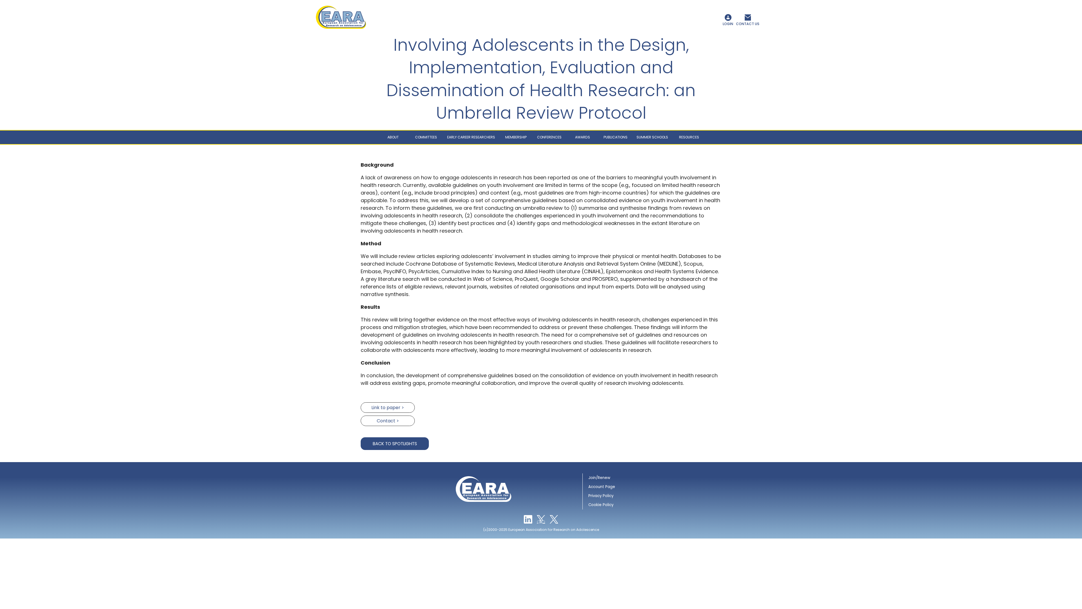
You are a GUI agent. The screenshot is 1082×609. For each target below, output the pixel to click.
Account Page (601, 486)
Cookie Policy (600, 505)
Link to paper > (387, 407)
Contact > (388, 421)
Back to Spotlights (395, 444)
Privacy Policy (600, 495)
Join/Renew (599, 477)
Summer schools (652, 137)
